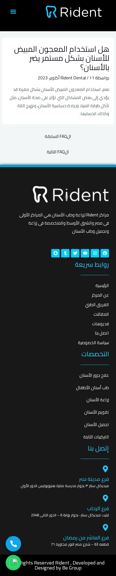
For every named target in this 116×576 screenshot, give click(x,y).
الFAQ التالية (58, 152)
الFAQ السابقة (58, 136)
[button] (13, 11)
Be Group (72, 567)
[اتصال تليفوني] (13, 544)
